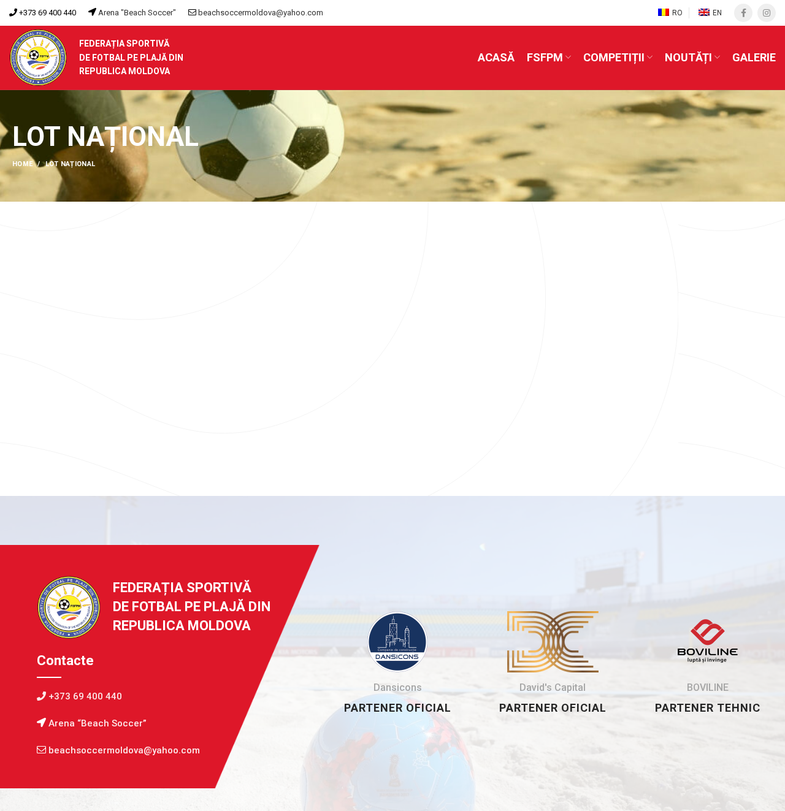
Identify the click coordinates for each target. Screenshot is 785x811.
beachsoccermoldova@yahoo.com (260, 12)
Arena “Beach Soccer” (96, 723)
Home (22, 164)
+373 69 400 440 (46, 12)
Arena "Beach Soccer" (136, 12)
